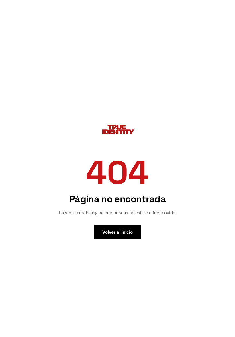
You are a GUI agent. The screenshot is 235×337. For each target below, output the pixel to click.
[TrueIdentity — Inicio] (18, 10)
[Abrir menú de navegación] (224, 11)
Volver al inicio (117, 232)
